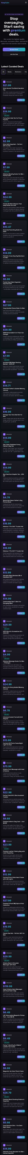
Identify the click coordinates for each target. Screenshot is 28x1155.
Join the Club (14, 54)
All (3, 71)
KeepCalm (5, 2)
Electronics (18, 71)
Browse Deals (14, 49)
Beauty (9, 71)
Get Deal (20, 100)
